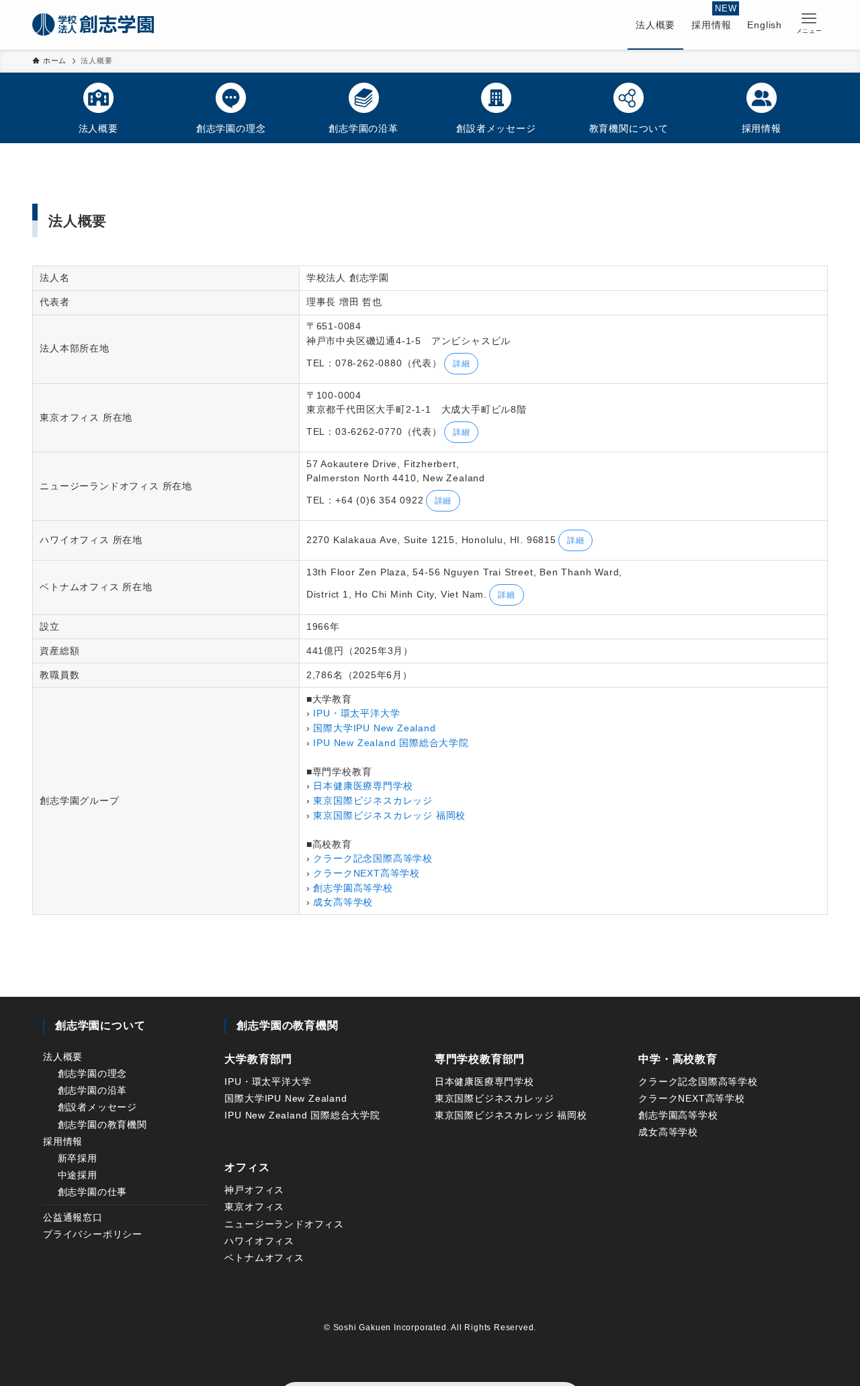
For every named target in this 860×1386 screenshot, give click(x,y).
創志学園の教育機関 (102, 1124)
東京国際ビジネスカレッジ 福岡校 (389, 816)
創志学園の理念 (93, 1073)
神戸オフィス (254, 1189)
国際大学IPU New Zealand (374, 728)
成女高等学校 (343, 902)
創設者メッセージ (97, 1107)
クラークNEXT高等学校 (366, 873)
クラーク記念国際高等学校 (373, 859)
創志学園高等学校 (352, 888)
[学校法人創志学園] (93, 25)
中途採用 (77, 1175)
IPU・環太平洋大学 (356, 713)
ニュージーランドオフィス (284, 1224)
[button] (809, 23)
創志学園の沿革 (93, 1090)
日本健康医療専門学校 (363, 786)
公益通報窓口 (73, 1217)
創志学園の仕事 (93, 1191)
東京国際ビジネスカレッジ (373, 801)
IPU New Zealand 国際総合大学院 (390, 743)
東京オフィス (254, 1206)
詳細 (461, 363)
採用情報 (63, 1141)
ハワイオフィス (259, 1240)
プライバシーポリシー (92, 1234)
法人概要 (63, 1056)
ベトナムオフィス (264, 1257)
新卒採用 (77, 1158)
